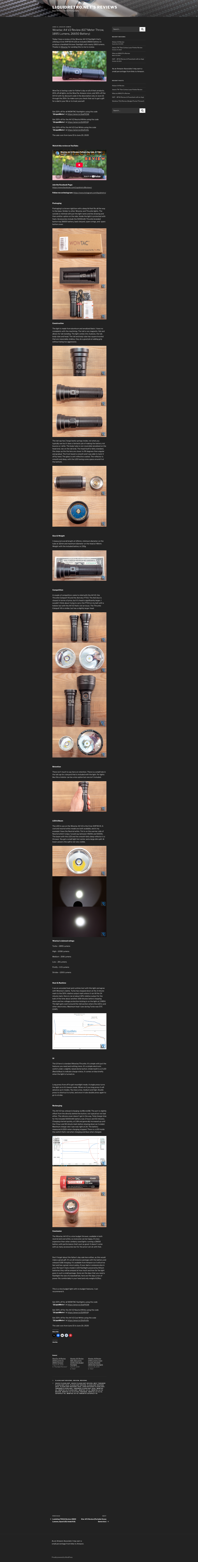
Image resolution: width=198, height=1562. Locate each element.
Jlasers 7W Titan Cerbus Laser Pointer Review (127, 47)
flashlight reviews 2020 (70, 1386)
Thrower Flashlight (64, 1388)
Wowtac (64, 47)
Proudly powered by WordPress (62, 1557)
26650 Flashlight (62, 1383)
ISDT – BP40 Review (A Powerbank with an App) (128, 59)
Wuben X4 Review (118, 42)
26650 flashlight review (82, 1383)
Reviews (83, 1380)
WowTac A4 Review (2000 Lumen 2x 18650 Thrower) (59, 1361)
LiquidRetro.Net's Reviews (84, 7)
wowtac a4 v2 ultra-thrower (74, 1392)
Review (76, 1380)
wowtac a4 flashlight (68, 1390)
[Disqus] (79, 1423)
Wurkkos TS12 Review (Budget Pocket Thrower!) (128, 101)
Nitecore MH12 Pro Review (121, 53)
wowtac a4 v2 (84, 1390)
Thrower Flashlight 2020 (85, 1388)
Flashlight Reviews (63, 1380)
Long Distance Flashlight (93, 1386)
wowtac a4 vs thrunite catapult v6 (82, 1393)
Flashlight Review (78, 1385)
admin (68, 27)
